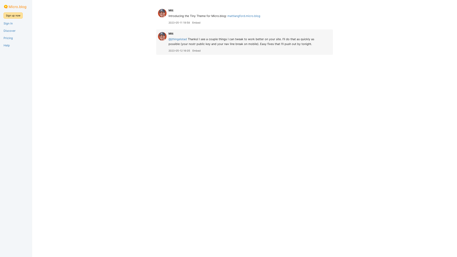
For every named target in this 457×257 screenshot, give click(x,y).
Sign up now (13, 15)
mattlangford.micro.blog (243, 16)
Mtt (171, 10)
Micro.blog (17, 7)
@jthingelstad (178, 39)
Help (7, 45)
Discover (10, 30)
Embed (196, 22)
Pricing (8, 38)
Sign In (8, 23)
